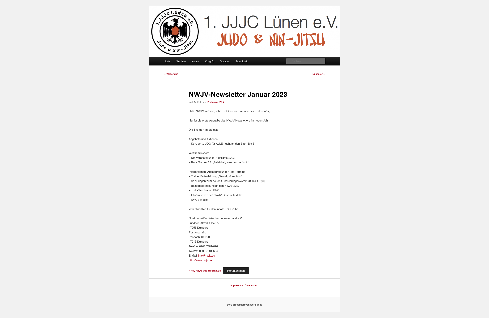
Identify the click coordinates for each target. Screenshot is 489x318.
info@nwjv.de (206, 255)
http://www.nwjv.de (200, 260)
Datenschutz (251, 285)
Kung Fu (209, 61)
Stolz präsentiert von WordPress (244, 304)
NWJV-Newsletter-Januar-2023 (205, 270)
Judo (167, 61)
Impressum (237, 285)
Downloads (242, 61)
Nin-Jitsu (181, 61)
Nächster (319, 74)
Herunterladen (236, 270)
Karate (195, 61)
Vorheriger (171, 74)
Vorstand (225, 61)
